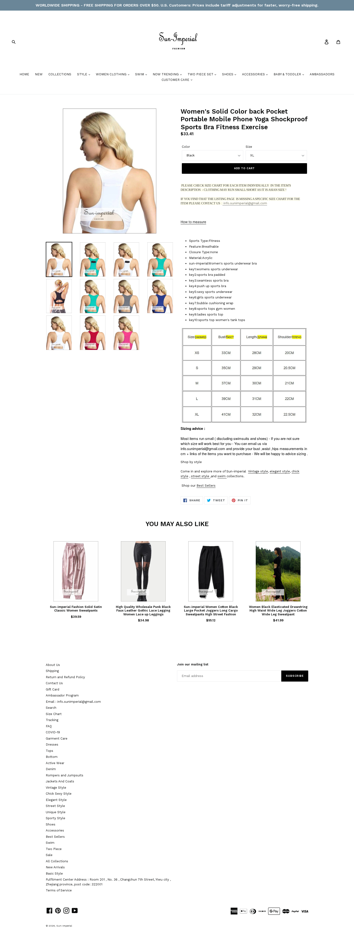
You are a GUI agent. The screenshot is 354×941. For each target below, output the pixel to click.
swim (221, 476)
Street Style (55, 806)
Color (186, 146)
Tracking (52, 720)
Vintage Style (56, 787)
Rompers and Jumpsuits (64, 775)
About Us (53, 665)
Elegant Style (56, 800)
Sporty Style (55, 818)
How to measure (193, 222)
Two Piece (54, 849)
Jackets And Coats (60, 781)
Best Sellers (206, 485)
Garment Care (56, 738)
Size (249, 146)
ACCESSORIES (254, 74)
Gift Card (52, 689)
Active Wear (55, 763)
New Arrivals (55, 867)
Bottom (52, 757)
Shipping (52, 671)
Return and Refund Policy (65, 677)
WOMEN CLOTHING (111, 74)
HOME (24, 74)
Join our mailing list (192, 664)
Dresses (52, 744)
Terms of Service (59, 890)
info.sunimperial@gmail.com (245, 203)
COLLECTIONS (59, 74)
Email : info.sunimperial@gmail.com (73, 701)
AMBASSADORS (322, 74)
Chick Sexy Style (59, 793)
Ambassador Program (62, 695)
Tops (49, 751)
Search (51, 707)
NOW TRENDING (166, 74)
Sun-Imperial (64, 925)
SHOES (228, 74)
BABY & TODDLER (288, 74)
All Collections (57, 861)
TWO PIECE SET (201, 74)
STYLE (82, 74)
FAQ (49, 726)
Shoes (50, 824)
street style (200, 476)
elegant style (280, 471)
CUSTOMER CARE (176, 80)
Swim (50, 842)
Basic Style (54, 873)
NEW (39, 74)
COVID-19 (53, 732)
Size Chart (54, 714)
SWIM (140, 74)
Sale (49, 855)
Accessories (55, 830)
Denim (51, 769)
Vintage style (258, 471)
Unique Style (56, 812)
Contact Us (54, 683)
